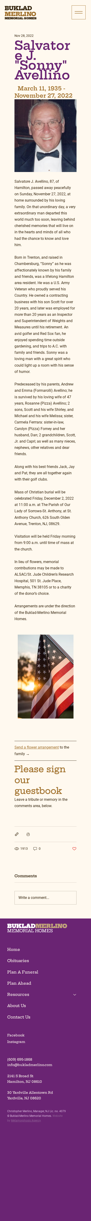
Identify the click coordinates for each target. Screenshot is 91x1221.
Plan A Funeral (22, 972)
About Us (16, 1005)
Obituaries (18, 960)
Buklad (18, 8)
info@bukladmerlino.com (29, 1065)
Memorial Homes (20, 18)
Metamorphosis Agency (26, 1120)
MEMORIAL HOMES (30, 930)
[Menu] (79, 12)
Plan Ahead (19, 983)
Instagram (16, 1042)
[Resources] (75, 994)
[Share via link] (16, 834)
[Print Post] (28, 834)
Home (13, 949)
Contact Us (18, 1017)
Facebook (15, 1035)
